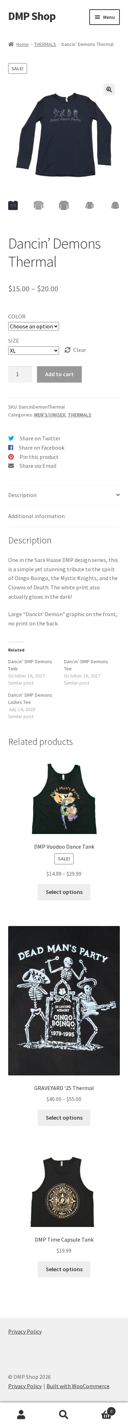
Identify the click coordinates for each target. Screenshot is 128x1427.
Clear (79, 349)
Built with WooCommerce (78, 1386)
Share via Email (38, 465)
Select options (64, 891)
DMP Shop (31, 16)
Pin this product (39, 456)
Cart (98, 1408)
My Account (21, 1415)
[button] (109, 89)
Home (22, 44)
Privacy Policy (25, 1331)
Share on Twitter (40, 438)
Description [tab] (22, 494)
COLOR (17, 316)
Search (64, 1415)
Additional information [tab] (36, 516)
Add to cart (59, 374)
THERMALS (45, 44)
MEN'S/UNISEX (49, 414)
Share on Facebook (41, 447)
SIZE (13, 340)
